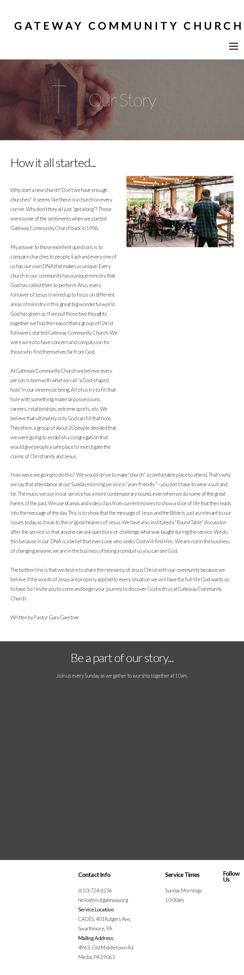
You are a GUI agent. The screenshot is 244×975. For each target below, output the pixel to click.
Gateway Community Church (129, 25)
